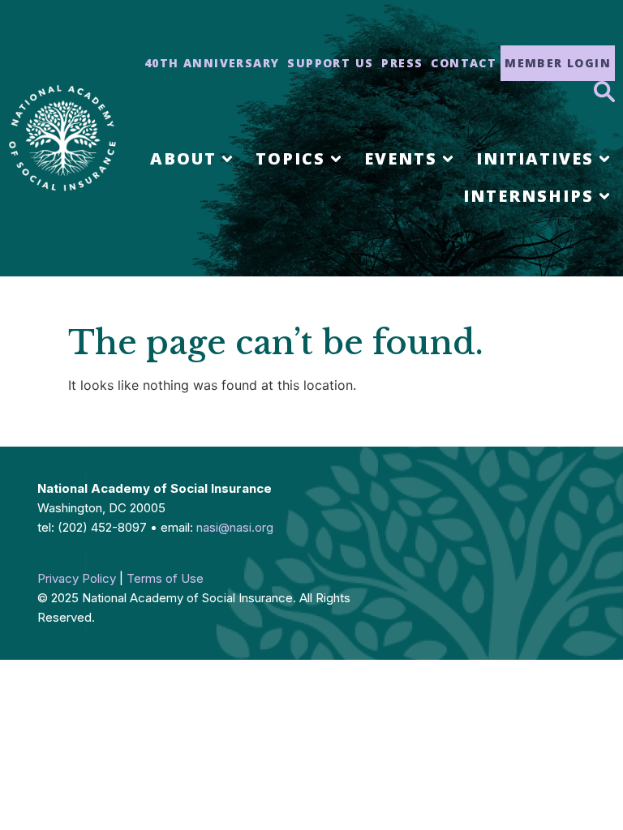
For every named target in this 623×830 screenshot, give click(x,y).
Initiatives (535, 158)
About (183, 158)
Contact (463, 63)
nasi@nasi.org (234, 527)
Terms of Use (165, 578)
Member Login (558, 63)
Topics (290, 158)
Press (402, 63)
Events (400, 158)
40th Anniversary (211, 63)
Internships (528, 196)
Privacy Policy (76, 578)
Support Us (330, 63)
